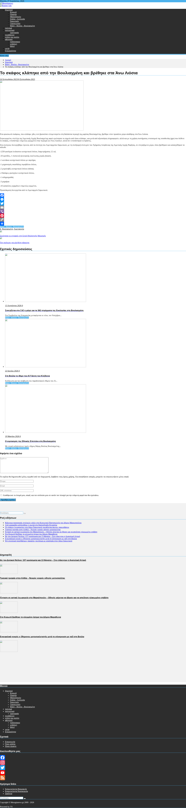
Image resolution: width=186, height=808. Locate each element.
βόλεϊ (12, 46)
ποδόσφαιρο (15, 42)
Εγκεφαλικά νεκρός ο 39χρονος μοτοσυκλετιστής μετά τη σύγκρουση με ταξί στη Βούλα (41, 539)
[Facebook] (93, 195)
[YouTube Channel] (93, 772)
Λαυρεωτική (15, 23)
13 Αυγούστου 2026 (13, 305)
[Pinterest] (93, 216)
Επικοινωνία (10, 742)
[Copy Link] (93, 220)
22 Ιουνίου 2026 (12, 371)
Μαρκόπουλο (15, 17)
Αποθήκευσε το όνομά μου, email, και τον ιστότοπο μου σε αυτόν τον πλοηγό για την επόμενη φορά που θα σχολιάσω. (51, 495)
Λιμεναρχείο (19, 229)
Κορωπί (13, 12)
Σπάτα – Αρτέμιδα (17, 19)
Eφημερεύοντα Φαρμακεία (16, 789)
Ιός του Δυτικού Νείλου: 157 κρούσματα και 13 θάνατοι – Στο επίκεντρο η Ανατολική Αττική (42, 536)
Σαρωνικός (14, 21)
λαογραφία (14, 33)
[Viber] (93, 212)
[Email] (93, 207)
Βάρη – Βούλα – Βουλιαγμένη (22, 26)
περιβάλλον (9, 35)
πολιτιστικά (9, 30)
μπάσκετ (13, 44)
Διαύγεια (8, 793)
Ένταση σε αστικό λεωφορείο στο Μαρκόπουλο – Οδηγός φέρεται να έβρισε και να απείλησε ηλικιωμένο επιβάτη (51, 532)
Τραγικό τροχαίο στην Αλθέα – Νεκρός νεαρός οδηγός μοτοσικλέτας (33, 529)
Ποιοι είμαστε (10, 746)
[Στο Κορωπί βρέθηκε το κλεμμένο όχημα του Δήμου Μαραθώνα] (9, 632)
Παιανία (13, 14)
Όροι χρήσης (10, 744)
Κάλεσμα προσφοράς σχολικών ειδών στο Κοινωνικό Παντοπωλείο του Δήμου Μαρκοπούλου (43, 523)
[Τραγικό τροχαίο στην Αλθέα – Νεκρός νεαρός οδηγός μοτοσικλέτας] (9, 593)
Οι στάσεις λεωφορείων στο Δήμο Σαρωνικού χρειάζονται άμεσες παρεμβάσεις (37, 527)
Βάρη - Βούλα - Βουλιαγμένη (12, 227)
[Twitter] (93, 203)
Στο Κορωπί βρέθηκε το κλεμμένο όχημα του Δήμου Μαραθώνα (31, 534)
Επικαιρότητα (10, 51)
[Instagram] (93, 762)
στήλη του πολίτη (12, 37)
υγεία (7, 48)
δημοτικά (9, 10)
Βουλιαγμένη (7, 229)
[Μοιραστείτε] (93, 224)
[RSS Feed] (93, 777)
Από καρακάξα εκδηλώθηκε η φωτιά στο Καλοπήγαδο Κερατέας (31, 525)
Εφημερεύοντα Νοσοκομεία (16, 791)
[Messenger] (93, 199)
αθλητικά (8, 39)
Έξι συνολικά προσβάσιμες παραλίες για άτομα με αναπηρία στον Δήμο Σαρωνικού (38, 541)
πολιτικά (8, 28)
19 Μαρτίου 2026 (12, 436)
